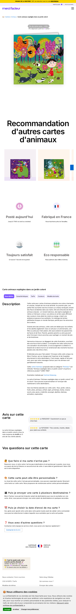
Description (9, 296)
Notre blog (43, 579)
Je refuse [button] (16, 609)
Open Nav (72, 8)
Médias (50, 579)
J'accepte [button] (7, 609)
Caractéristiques (22, 296)
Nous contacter (7, 579)
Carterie (7, 17)
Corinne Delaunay (50, 375)
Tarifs (33, 296)
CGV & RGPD (6, 583)
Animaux (13, 17)
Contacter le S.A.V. (13, 530)
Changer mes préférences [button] (30, 609)
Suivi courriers (20, 579)
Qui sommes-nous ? (46, 583)
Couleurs (41, 296)
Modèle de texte (53, 296)
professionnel (69, 4)
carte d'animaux (37, 367)
